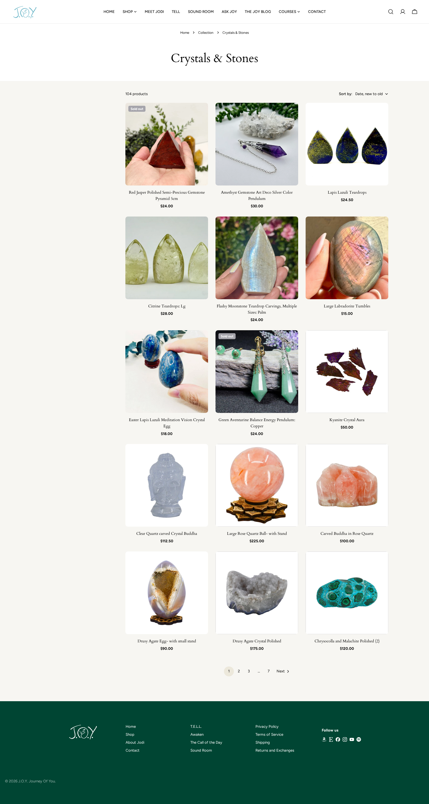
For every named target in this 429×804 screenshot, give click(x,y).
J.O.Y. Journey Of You (36, 781)
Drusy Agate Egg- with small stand (167, 641)
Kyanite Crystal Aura (346, 420)
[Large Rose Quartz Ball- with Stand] (256, 485)
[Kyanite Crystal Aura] (347, 371)
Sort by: (345, 94)
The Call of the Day (206, 742)
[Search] (391, 12)
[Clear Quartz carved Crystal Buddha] (166, 485)
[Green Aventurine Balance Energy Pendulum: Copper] (256, 371)
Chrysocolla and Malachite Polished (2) (347, 641)
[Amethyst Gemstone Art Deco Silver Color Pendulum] (256, 144)
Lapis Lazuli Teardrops (347, 192)
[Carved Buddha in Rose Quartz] (347, 485)
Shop (130, 734)
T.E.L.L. (196, 726)
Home (184, 33)
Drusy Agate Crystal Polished (257, 641)
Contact (133, 750)
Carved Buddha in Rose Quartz (347, 533)
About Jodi (135, 742)
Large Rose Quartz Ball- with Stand (257, 533)
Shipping (262, 742)
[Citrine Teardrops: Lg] (166, 258)
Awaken (197, 734)
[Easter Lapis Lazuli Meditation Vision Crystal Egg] (166, 371)
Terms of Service (269, 734)
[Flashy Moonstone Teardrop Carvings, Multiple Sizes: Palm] (256, 258)
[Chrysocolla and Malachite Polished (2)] (347, 592)
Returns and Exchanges (274, 750)
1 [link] (229, 671)
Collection (206, 33)
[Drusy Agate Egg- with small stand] (166, 592)
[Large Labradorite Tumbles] (347, 258)
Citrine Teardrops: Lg (166, 306)
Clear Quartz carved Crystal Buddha (166, 533)
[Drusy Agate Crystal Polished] (256, 592)
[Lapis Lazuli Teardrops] (347, 144)
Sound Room (201, 750)
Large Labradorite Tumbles (347, 306)
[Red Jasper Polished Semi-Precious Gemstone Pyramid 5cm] (166, 144)
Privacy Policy (267, 726)
